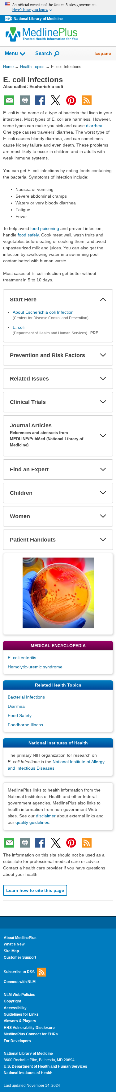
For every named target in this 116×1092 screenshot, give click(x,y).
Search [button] (43, 53)
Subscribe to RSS (19, 971)
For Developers (17, 1041)
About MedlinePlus (20, 938)
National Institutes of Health (28, 1073)
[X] (55, 100)
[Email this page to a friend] (9, 100)
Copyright (12, 1001)
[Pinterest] (71, 100)
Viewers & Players (20, 1021)
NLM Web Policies (19, 995)
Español (104, 53)
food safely (28, 234)
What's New (14, 944)
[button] (103, 299)
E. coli (18, 327)
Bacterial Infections (26, 697)
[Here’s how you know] (58, 7)
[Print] (25, 100)
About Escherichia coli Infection (43, 312)
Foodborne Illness (25, 724)
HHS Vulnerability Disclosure (29, 1028)
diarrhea (94, 125)
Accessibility (15, 1008)
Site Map (11, 951)
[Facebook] (40, 100)
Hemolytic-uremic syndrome (35, 666)
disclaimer (46, 815)
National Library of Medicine (38, 19)
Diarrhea (16, 706)
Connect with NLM (20, 982)
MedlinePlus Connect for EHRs (31, 1034)
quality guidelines (32, 822)
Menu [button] (11, 53)
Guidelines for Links (21, 1014)
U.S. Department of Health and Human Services (45, 1066)
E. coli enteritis (22, 657)
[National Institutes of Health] (9, 19)
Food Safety (20, 715)
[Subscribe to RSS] (86, 100)
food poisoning (44, 228)
